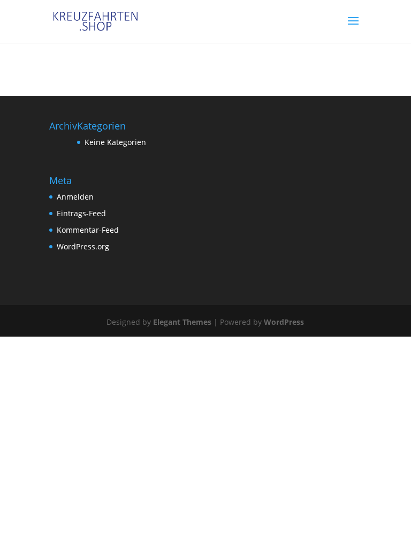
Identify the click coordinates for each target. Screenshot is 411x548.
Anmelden (75, 197)
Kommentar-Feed (88, 230)
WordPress (284, 322)
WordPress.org (83, 246)
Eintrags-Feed (81, 213)
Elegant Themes (182, 322)
